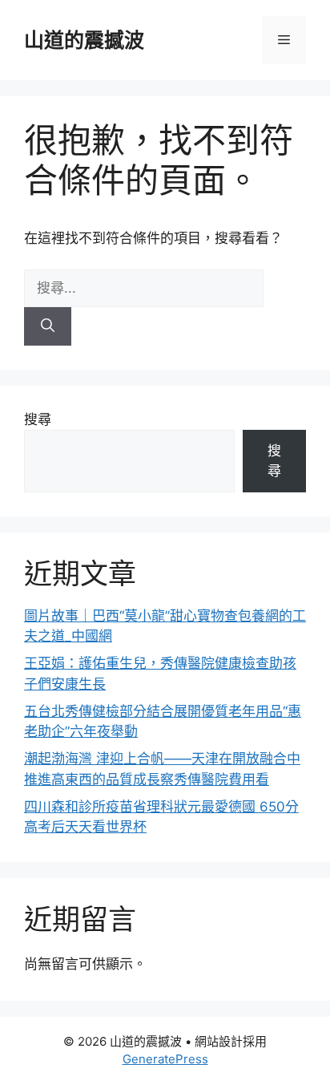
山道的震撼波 (84, 40)
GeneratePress (165, 1059)
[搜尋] (47, 326)
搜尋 (37, 419)
